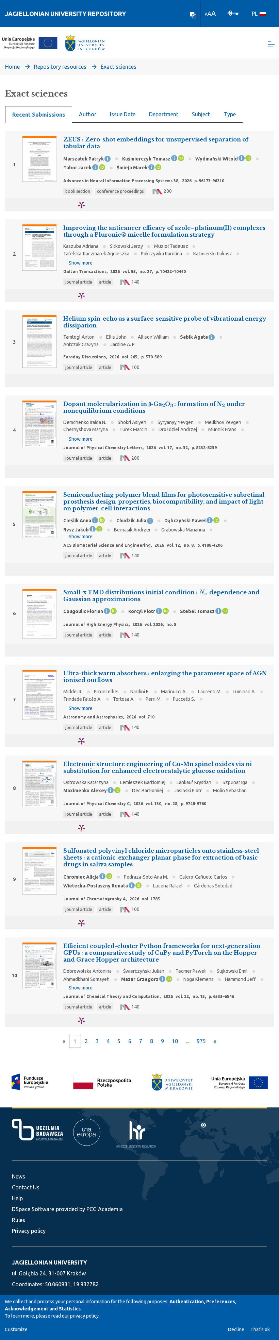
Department (163, 114)
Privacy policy (29, 1231)
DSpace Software (33, 1209)
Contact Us (25, 1187)
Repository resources (60, 67)
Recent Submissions (38, 115)
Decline (236, 1329)
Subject (201, 114)
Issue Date (122, 114)
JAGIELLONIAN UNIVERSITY (49, 1262)
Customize (16, 1329)
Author (87, 114)
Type (230, 114)
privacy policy (84, 1316)
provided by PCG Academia (89, 1209)
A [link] (206, 14)
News (18, 1176)
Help (17, 1198)
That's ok (260, 1329)
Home (12, 67)
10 (175, 1041)
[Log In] (233, 12)
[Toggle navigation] (271, 44)
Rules (18, 1220)
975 (201, 1041)
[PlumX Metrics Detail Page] (85, 205)
